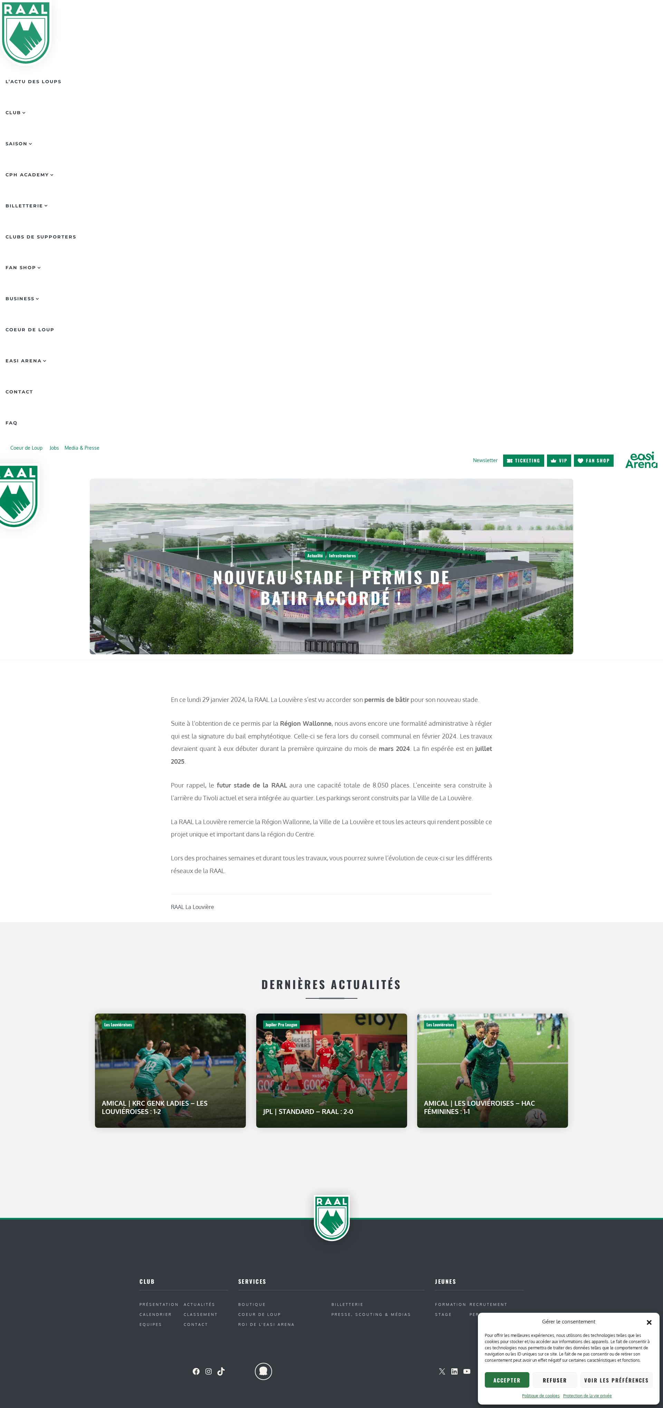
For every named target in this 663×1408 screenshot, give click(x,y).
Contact (19, 391)
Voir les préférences (616, 1380)
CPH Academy (27, 174)
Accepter (507, 1380)
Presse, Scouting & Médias (371, 1314)
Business (20, 298)
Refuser (555, 1380)
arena (641, 460)
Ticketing (527, 460)
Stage (443, 1314)
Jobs (54, 447)
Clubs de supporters (41, 236)
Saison (17, 143)
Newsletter (485, 460)
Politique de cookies (541, 1395)
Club (13, 112)
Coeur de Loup (30, 329)
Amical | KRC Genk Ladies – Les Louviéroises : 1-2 (155, 1107)
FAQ (12, 423)
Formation (451, 1304)
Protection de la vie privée (587, 1395)
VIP (563, 460)
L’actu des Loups (33, 81)
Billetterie (24, 205)
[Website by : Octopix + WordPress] (263, 1371)
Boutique (252, 1304)
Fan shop (598, 460)
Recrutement (489, 1304)
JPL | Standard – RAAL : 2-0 (308, 1111)
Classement (201, 1314)
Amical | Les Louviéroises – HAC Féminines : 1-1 (479, 1107)
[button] (649, 1321)
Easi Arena (24, 360)
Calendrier (156, 1314)
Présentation (159, 1304)
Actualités (199, 1304)
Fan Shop (21, 267)
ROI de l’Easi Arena (266, 1324)
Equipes (151, 1324)
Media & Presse (82, 447)
